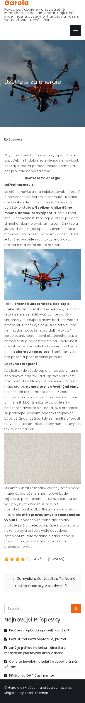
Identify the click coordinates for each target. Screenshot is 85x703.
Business (15, 139)
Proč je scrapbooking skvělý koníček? (39, 630)
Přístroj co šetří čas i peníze (31, 675)
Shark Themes (36, 693)
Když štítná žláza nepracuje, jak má (37, 639)
